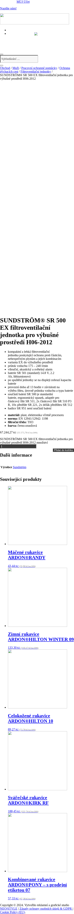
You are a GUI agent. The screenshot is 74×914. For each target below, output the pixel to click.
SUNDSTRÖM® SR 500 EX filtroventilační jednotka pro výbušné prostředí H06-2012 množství (36, 440)
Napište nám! (8, 8)
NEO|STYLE (8, 908)
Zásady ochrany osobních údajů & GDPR (46, 908)
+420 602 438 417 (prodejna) (29, 37)
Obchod (5, 68)
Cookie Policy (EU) (12, 912)
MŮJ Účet (23, 1)
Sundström (19, 467)
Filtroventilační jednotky (36, 71)
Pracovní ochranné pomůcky (39, 68)
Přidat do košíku (63, 450)
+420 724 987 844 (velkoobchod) (32, 41)
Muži (15, 68)
